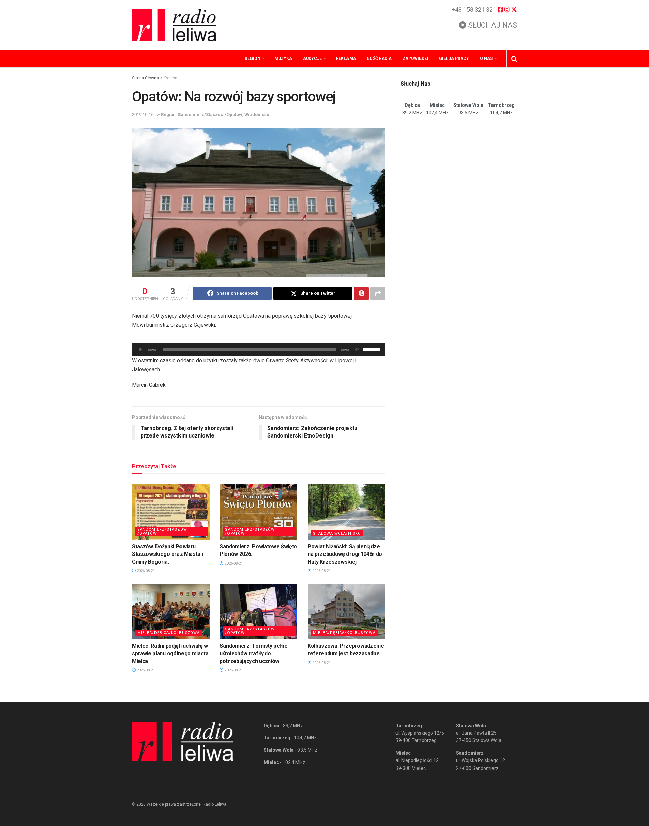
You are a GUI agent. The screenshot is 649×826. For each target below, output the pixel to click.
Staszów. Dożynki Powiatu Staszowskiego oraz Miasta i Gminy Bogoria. (167, 554)
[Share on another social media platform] (377, 293)
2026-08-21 (145, 571)
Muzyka (283, 58)
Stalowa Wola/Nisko (337, 533)
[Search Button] (514, 58)
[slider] (372, 349)
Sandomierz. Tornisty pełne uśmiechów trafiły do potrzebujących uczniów (254, 653)
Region (252, 58)
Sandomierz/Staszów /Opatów (210, 114)
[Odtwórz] (140, 349)
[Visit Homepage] (174, 25)
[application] (258, 349)
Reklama (346, 58)
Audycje (312, 58)
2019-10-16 (142, 114)
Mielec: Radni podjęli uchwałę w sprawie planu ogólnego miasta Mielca (170, 653)
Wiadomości (257, 114)
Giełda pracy (454, 58)
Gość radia (379, 58)
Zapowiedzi (415, 58)
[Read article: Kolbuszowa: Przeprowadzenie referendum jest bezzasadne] (346, 611)
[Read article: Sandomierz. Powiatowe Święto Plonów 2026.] (258, 512)
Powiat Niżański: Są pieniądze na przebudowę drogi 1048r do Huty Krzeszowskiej (345, 554)
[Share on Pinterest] (361, 293)
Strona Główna (145, 78)
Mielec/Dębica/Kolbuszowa (168, 633)
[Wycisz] (356, 349)
